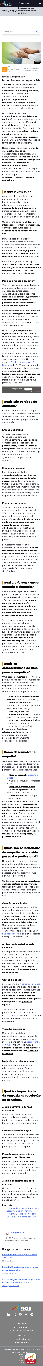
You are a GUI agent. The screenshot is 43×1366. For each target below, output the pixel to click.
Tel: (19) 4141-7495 (21, 1327)
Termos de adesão (22, 1342)
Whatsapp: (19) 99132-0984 (21, 1330)
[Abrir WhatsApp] (5, 1360)
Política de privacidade (22, 1339)
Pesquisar (25, 3)
